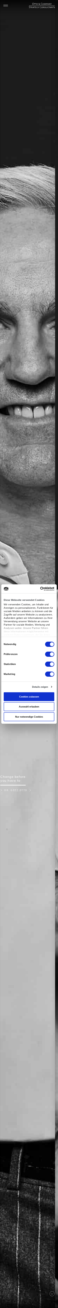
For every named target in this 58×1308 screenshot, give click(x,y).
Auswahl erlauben (29, 706)
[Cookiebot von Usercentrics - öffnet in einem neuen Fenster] (41, 589)
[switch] (49, 654)
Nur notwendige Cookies (29, 716)
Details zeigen (40, 686)
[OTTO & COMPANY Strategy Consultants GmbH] (42, 4)
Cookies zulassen (29, 696)
